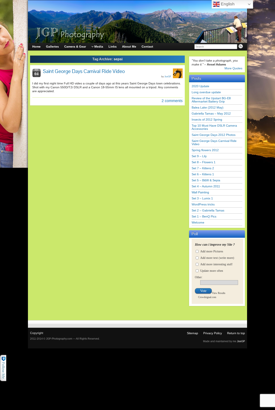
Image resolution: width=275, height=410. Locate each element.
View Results (218, 293)
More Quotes (233, 68)
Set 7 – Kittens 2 (203, 168)
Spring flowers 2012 (205, 150)
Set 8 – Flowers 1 (203, 162)
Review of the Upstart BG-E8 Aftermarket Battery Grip (211, 99)
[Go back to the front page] (137, 21)
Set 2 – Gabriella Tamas (208, 210)
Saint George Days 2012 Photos (213, 135)
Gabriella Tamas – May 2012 (211, 113)
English (227, 4)
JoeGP (168, 76)
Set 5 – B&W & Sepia (206, 180)
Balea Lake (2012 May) (207, 107)
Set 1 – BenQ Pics (204, 216)
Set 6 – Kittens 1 (203, 174)
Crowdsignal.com (207, 297)
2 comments (172, 101)
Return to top (236, 333)
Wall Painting (200, 192)
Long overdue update (206, 92)
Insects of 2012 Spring (207, 119)
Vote (203, 291)
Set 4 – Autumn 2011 (206, 186)
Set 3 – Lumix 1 (202, 198)
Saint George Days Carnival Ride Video (84, 71)
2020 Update (200, 86)
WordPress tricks (203, 204)
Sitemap (192, 333)
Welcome (198, 222)
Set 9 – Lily (199, 156)
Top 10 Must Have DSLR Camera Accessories (214, 127)
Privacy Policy (212, 333)
